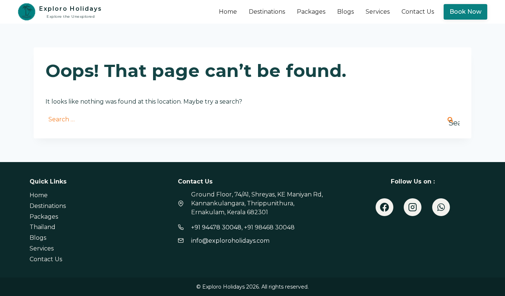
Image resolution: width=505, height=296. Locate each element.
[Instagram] (412, 207)
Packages (311, 11)
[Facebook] (384, 207)
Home (228, 11)
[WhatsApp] (441, 207)
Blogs (345, 11)
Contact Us (417, 11)
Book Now (465, 11)
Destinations (267, 11)
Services (378, 11)
